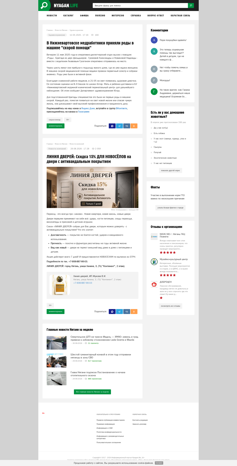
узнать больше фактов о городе (170, 208)
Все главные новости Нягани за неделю (92, 392)
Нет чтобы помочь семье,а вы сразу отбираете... (173, 69)
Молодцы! (165, 80)
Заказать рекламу (139, 424)
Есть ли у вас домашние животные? (167, 115)
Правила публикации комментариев (111, 420)
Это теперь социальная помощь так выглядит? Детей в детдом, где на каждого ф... (172, 54)
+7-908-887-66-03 (82, 282)
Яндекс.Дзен (88, 108)
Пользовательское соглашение (109, 442)
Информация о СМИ (105, 428)
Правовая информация (106, 424)
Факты (155, 187)
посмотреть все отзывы (170, 306)
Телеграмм (83, 111)
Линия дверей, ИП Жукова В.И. (89, 276)
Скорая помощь (54, 120)
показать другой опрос (170, 170)
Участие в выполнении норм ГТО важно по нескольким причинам (168, 197)
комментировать (55, 126)
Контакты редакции (140, 420)
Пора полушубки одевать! (173, 40)
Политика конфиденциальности (109, 432)
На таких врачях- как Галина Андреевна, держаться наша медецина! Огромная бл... (175, 93)
